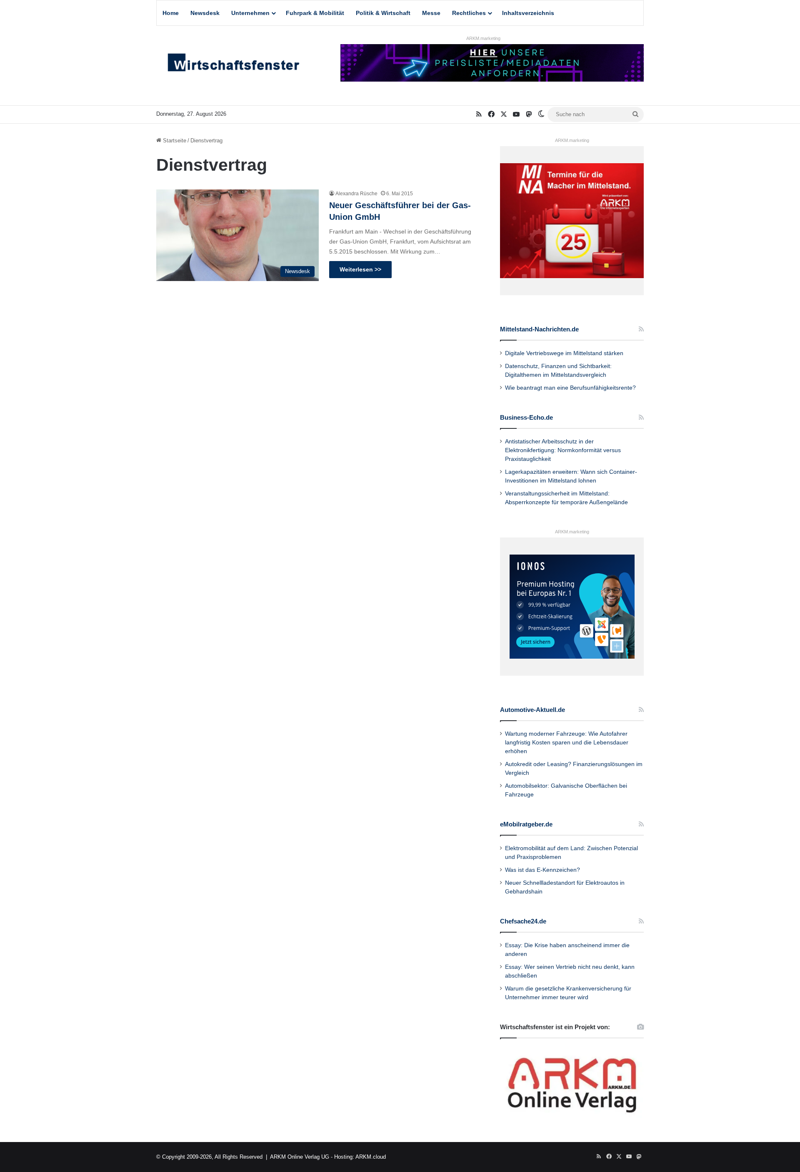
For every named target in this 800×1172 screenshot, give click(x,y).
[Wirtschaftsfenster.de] (233, 64)
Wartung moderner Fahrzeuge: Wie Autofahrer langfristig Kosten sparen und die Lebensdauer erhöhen (566, 742)
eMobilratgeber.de (526, 824)
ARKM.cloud (370, 1157)
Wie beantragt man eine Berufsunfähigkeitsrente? (570, 388)
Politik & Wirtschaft (383, 13)
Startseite (173, 140)
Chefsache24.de (523, 921)
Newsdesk (205, 13)
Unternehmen (250, 13)
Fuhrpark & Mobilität (315, 13)
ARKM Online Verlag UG (299, 1157)
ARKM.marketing (483, 38)
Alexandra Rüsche (356, 194)
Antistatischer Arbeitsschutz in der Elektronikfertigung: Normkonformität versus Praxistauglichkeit (563, 450)
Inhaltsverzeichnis (528, 13)
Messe (431, 13)
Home (170, 13)
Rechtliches (469, 13)
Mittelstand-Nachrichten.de (539, 329)
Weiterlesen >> (360, 269)
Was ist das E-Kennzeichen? (542, 870)
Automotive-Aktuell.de (532, 709)
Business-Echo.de (526, 417)
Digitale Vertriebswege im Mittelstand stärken (564, 353)
